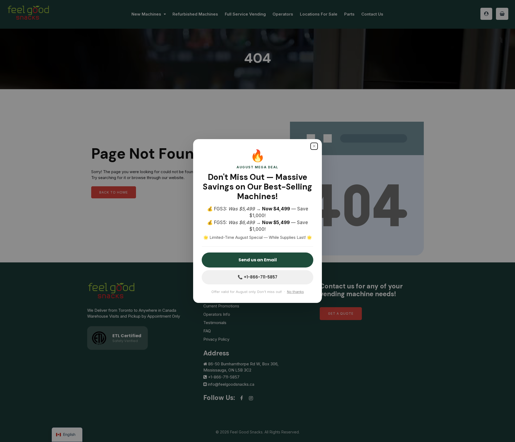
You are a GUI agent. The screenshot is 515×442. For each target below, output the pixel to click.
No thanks (295, 291)
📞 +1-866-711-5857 (257, 277)
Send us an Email (257, 260)
